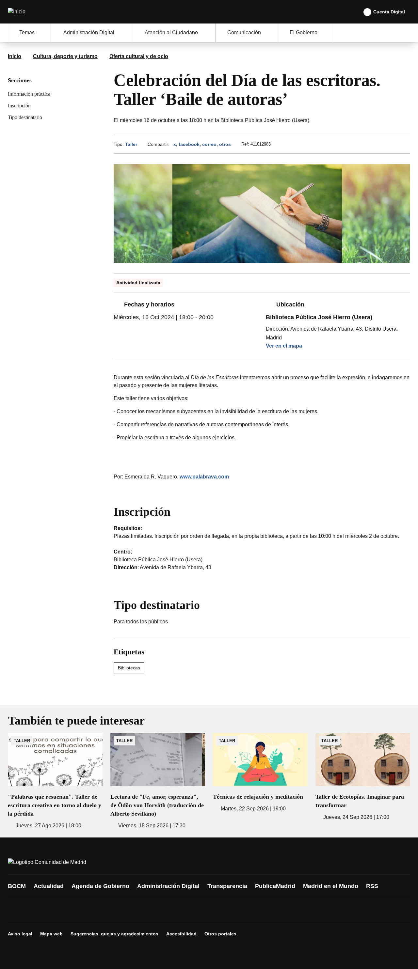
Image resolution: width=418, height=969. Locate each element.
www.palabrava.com (204, 476)
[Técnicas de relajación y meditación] (260, 773)
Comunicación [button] (244, 32)
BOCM (17, 886)
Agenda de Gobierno (100, 886)
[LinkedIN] (95, 910)
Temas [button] (27, 32)
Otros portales (220, 933)
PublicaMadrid (275, 886)
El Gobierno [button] (303, 32)
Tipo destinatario (25, 117)
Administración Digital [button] (88, 32)
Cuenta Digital (389, 11)
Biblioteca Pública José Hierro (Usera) (319, 317)
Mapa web (51, 933)
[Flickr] (154, 910)
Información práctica (29, 94)
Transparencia (227, 886)
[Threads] (193, 910)
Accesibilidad (181, 933)
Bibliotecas (129, 667)
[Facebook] (17, 910)
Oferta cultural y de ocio (138, 56)
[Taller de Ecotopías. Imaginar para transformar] (362, 777)
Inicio (14, 56)
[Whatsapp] (115, 910)
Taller (131, 144)
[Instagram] (36, 910)
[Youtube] (76, 910)
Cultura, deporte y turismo (65, 56)
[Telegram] (174, 910)
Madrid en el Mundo (330, 886)
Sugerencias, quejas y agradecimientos (114, 933)
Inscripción (19, 105)
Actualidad (49, 886)
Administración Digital (168, 886)
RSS (372, 886)
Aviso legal (20, 933)
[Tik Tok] (134, 910)
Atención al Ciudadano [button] (171, 32)
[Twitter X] (56, 910)
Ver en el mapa (284, 346)
